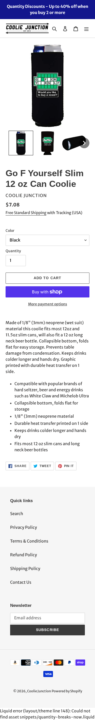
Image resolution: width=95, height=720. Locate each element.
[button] (21, 143)
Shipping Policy (25, 568)
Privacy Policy (23, 527)
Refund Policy (23, 554)
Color (10, 230)
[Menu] (86, 28)
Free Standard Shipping (26, 212)
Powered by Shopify (67, 691)
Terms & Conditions (29, 541)
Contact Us (20, 582)
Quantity (13, 251)
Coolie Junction (39, 691)
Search (16, 513)
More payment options (47, 304)
